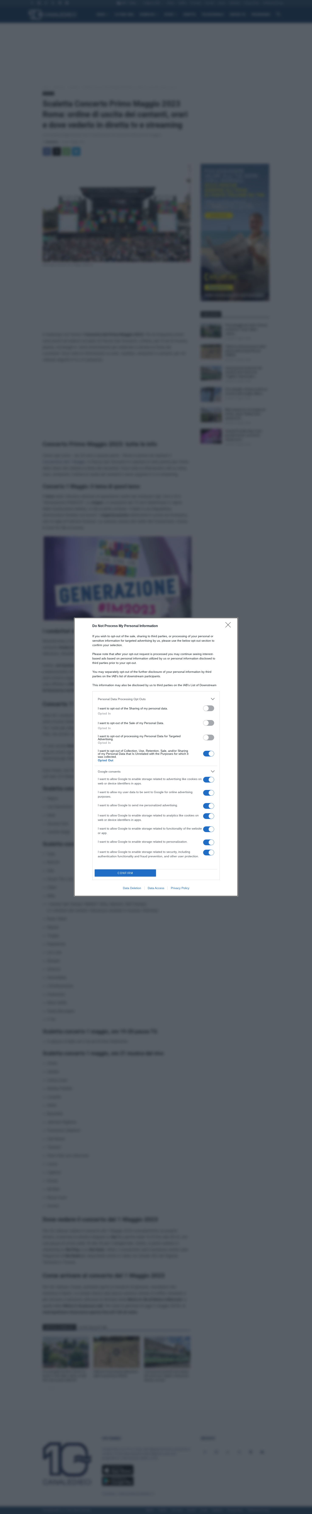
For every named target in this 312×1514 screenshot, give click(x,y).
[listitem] (156, 699)
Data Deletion (132, 888)
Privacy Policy (180, 888)
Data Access (156, 888)
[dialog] (156, 757)
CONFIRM (125, 873)
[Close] (229, 626)
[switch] (208, 708)
